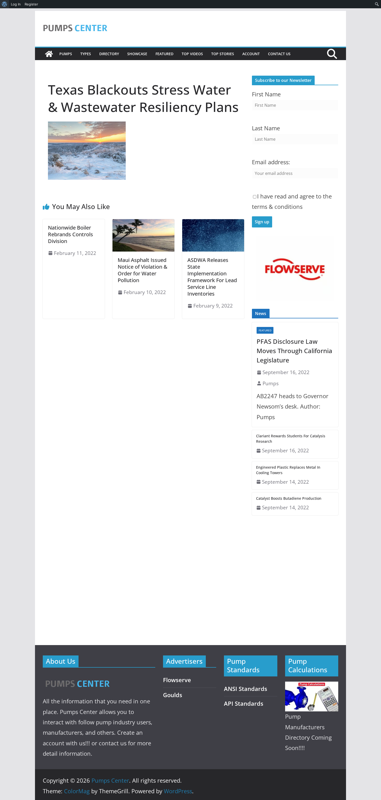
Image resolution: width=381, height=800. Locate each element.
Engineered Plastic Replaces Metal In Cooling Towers (288, 470)
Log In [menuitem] (16, 4)
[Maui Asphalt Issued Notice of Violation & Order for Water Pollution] (143, 223)
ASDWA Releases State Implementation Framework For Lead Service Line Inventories (212, 276)
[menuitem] (4, 4)
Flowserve (177, 680)
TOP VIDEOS (192, 53)
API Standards (243, 703)
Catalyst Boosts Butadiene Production (288, 498)
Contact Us (279, 53)
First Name (266, 94)
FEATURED (164, 53)
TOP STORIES (222, 53)
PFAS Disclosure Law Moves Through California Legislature (294, 350)
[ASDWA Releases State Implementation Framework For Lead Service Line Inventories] (213, 223)
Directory (109, 53)
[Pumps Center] (49, 54)
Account (251, 53)
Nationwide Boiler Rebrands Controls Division (70, 234)
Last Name (266, 128)
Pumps (65, 53)
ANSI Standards (245, 689)
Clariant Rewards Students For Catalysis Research (290, 438)
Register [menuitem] (31, 4)
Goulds (172, 695)
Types (85, 53)
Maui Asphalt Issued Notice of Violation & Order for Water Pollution (142, 270)
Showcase (137, 53)
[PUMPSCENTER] (77, 678)
